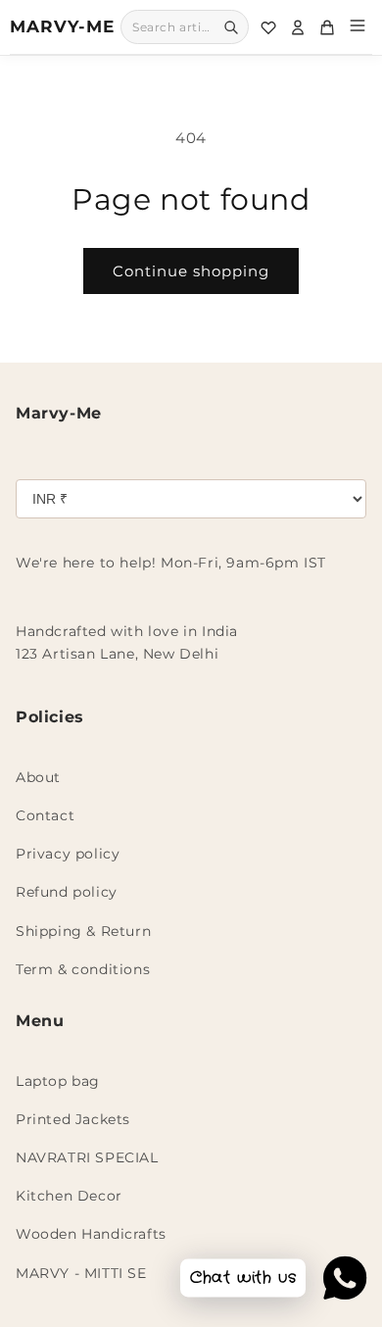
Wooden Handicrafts (91, 1234)
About (38, 777)
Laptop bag (58, 1081)
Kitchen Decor (69, 1195)
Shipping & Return (83, 931)
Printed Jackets (73, 1119)
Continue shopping (191, 271)
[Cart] (327, 27)
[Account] (297, 27)
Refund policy (67, 892)
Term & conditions (83, 969)
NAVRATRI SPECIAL (87, 1157)
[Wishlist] (268, 27)
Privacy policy (67, 853)
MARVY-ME (62, 26)
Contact (45, 815)
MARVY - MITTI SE (81, 1273)
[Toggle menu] (357, 27)
